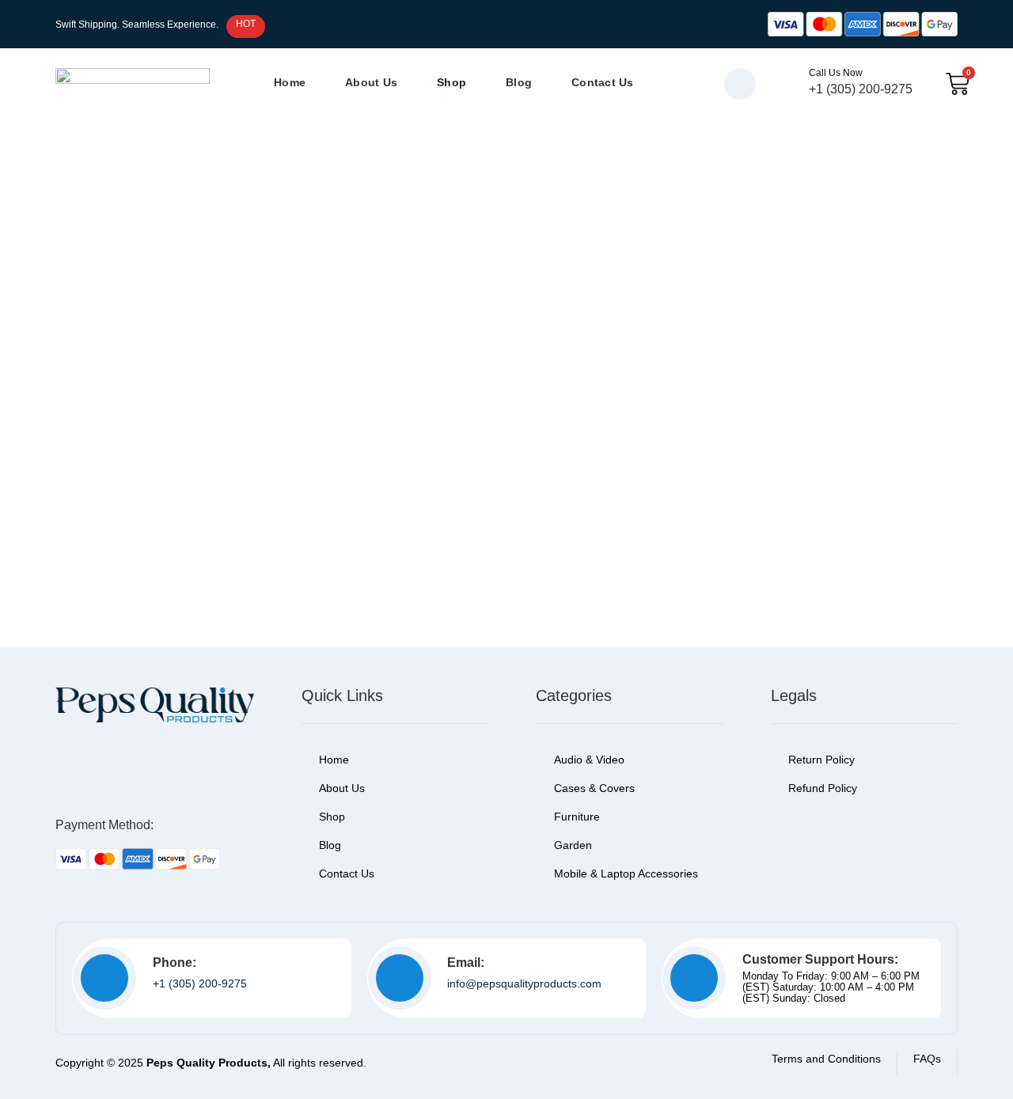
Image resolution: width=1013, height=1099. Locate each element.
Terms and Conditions (826, 1058)
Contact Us (602, 82)
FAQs (927, 1058)
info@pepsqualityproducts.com (524, 983)
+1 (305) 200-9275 (200, 983)
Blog (519, 82)
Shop (451, 82)
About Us (371, 82)
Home (289, 82)
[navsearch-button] (740, 84)
